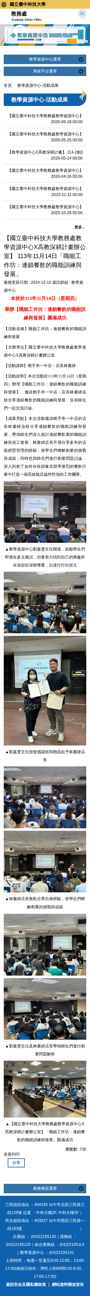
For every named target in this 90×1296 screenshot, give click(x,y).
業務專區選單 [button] (45, 1188)
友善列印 (12, 1154)
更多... (79, 227)
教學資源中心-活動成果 (37, 85)
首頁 (8, 85)
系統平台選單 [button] (45, 71)
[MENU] (82, 13)
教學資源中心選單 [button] (45, 59)
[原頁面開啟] (45, 35)
